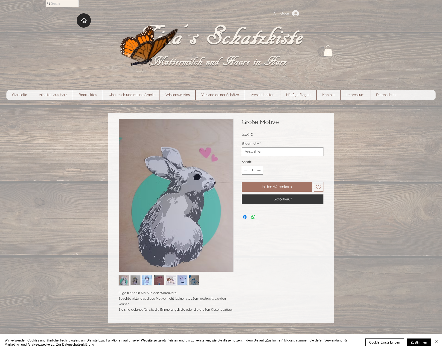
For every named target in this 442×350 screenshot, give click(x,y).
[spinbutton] (252, 170)
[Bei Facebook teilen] (244, 217)
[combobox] (282, 151)
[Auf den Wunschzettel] (318, 187)
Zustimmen (419, 342)
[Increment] (259, 170)
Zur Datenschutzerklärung (75, 344)
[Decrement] (245, 170)
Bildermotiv (251, 143)
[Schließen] (436, 342)
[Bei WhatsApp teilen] (253, 217)
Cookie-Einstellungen (384, 342)
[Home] (84, 20)
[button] (328, 50)
